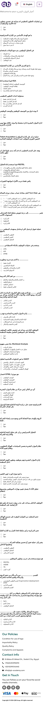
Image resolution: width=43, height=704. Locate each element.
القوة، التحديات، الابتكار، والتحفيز (13, 362)
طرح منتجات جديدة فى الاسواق (13, 43)
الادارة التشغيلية (8, 624)
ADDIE (5, 565)
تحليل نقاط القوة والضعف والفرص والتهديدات (17, 168)
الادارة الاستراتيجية (9, 622)
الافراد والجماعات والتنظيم (11, 268)
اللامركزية (6, 223)
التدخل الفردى (7, 106)
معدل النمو (6, 603)
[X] (9, 687)
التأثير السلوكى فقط (9, 287)
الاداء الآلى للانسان (9, 317)
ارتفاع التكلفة (7, 282)
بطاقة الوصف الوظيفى (10, 86)
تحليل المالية (7, 88)
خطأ (4, 29)
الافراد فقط (7, 263)
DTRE (5, 254)
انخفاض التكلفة (8, 285)
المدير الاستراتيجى (9, 303)
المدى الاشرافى (8, 553)
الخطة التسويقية (8, 399)
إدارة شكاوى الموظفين (10, 354)
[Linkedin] (13, 687)
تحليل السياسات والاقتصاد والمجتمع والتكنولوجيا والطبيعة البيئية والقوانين (21, 173)
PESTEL (6, 562)
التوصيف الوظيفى (8, 380)
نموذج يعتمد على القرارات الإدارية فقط (15, 484)
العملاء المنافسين (8, 266)
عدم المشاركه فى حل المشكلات (13, 322)
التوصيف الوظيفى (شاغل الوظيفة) (14, 84)
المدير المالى (7, 300)
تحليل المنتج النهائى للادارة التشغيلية (14, 41)
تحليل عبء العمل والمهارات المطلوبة (15, 349)
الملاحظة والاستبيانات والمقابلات (13, 56)
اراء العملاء (6, 54)
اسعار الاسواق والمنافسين (11, 58)
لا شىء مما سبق (8, 45)
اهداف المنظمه (8, 384)
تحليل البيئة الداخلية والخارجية (12, 91)
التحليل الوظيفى (8, 550)
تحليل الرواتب (7, 347)
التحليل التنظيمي (8, 240)
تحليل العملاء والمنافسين (11, 176)
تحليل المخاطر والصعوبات (11, 170)
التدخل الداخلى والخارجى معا (12, 104)
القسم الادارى (7, 585)
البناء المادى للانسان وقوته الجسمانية (14, 319)
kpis (5, 601)
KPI (4, 251)
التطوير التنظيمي (8, 235)
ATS (5, 249)
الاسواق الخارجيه (8, 270)
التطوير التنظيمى (8, 548)
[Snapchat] (18, 687)
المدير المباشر (7, 308)
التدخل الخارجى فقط (10, 101)
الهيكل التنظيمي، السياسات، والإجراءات (15, 369)
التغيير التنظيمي (8, 237)
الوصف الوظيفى (8, 378)
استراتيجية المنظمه (9, 382)
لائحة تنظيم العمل (8, 393)
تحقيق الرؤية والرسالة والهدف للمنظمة (15, 39)
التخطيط (6, 221)
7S (4, 567)
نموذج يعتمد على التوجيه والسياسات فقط (16, 477)
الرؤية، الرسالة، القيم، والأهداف (13, 367)
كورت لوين (6, 569)
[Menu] (39, 4)
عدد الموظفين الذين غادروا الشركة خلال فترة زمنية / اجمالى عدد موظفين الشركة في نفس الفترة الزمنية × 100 (22, 206)
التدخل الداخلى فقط (9, 99)
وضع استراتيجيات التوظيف (11, 352)
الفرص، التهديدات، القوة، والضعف (14, 365)
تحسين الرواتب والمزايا (10, 71)
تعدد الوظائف (7, 60)
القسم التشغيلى (8, 587)
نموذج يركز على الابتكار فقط (12, 482)
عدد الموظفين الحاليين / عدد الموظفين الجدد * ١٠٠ (19, 199)
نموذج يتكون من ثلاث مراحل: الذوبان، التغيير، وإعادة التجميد (22, 479)
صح (4, 27)
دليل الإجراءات (8, 397)
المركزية (6, 219)
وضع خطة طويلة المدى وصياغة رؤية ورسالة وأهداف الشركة (22, 69)
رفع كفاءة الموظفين (9, 73)
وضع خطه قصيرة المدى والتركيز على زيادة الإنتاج (18, 75)
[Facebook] (4, 687)
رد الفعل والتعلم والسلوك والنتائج (13, 280)
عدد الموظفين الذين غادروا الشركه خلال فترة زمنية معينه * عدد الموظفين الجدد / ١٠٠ (21, 202)
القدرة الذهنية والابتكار (10, 324)
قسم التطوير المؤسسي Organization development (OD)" (21, 582)
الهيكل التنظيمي (8, 395)
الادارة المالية (7, 619)
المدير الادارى (7, 305)
